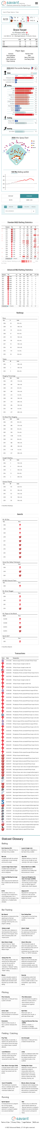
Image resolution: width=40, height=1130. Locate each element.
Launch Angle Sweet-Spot (9, 867)
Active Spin (5, 1011)
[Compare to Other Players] (32, 67)
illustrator (10, 54)
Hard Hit (24, 856)
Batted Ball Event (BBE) (28, 867)
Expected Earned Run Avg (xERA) (30, 1022)
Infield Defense (11, 57)
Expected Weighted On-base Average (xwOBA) (29, 878)
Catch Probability (7, 1083)
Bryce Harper (20, 29)
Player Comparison (11, 59)
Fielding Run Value (26, 1066)
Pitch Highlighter (10, 55)
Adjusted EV (25, 891)
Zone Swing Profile (29, 59)
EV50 (3, 891)
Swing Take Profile (29, 57)
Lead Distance (6, 1052)
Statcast (10, 196)
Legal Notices (27, 1122)
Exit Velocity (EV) (7, 848)
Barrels (4, 856)
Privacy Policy (16, 1122)
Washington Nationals (20, 36)
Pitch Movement (26, 997)
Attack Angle (25, 928)
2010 (8, 36)
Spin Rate (24, 1011)
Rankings (20, 313)
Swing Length (6, 928)
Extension (5, 1021)
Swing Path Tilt (6, 958)
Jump (23, 1052)
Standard (29, 196)
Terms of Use (5, 1122)
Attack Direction (26, 942)
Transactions (20, 653)
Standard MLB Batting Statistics (20, 222)
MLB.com (36, 1122)
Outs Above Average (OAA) (10, 1066)
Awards (20, 514)
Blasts (3, 975)
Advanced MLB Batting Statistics (20, 270)
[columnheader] (3, 227)
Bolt (23, 1102)
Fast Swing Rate (26, 914)
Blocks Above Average (28, 1083)
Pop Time (4, 1038)
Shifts (29, 55)
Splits (10, 200)
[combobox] (20, 12)
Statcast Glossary (12, 839)
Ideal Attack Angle (7, 942)
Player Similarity (11, 61)
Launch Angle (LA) (26, 848)
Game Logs (29, 200)
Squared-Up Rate (26, 958)
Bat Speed (5, 914)
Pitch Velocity (6, 997)
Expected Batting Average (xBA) (9, 878)
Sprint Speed (5, 1102)
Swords (23, 975)
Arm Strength (25, 1038)
